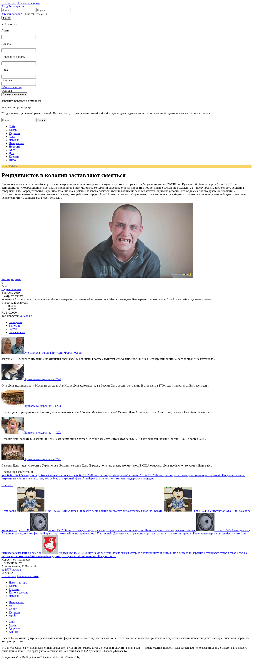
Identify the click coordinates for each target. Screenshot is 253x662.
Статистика (8, 3)
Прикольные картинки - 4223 (42, 405)
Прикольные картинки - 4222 (42, 432)
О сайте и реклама (28, 3)
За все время (17, 332)
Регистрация (16, 6)
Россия (5, 279)
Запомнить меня (36, 14)
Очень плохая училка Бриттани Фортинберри (53, 352)
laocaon (16, 569)
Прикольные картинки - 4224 (42, 379)
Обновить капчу (11, 87)
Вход (4, 6)
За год (13, 328)
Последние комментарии (17, 471)
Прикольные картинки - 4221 (42, 459)
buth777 (6, 569)
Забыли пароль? (11, 14)
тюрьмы (16, 279)
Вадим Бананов (11, 289)
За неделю (15, 322)
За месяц (14, 325)
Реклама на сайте (28, 576)
